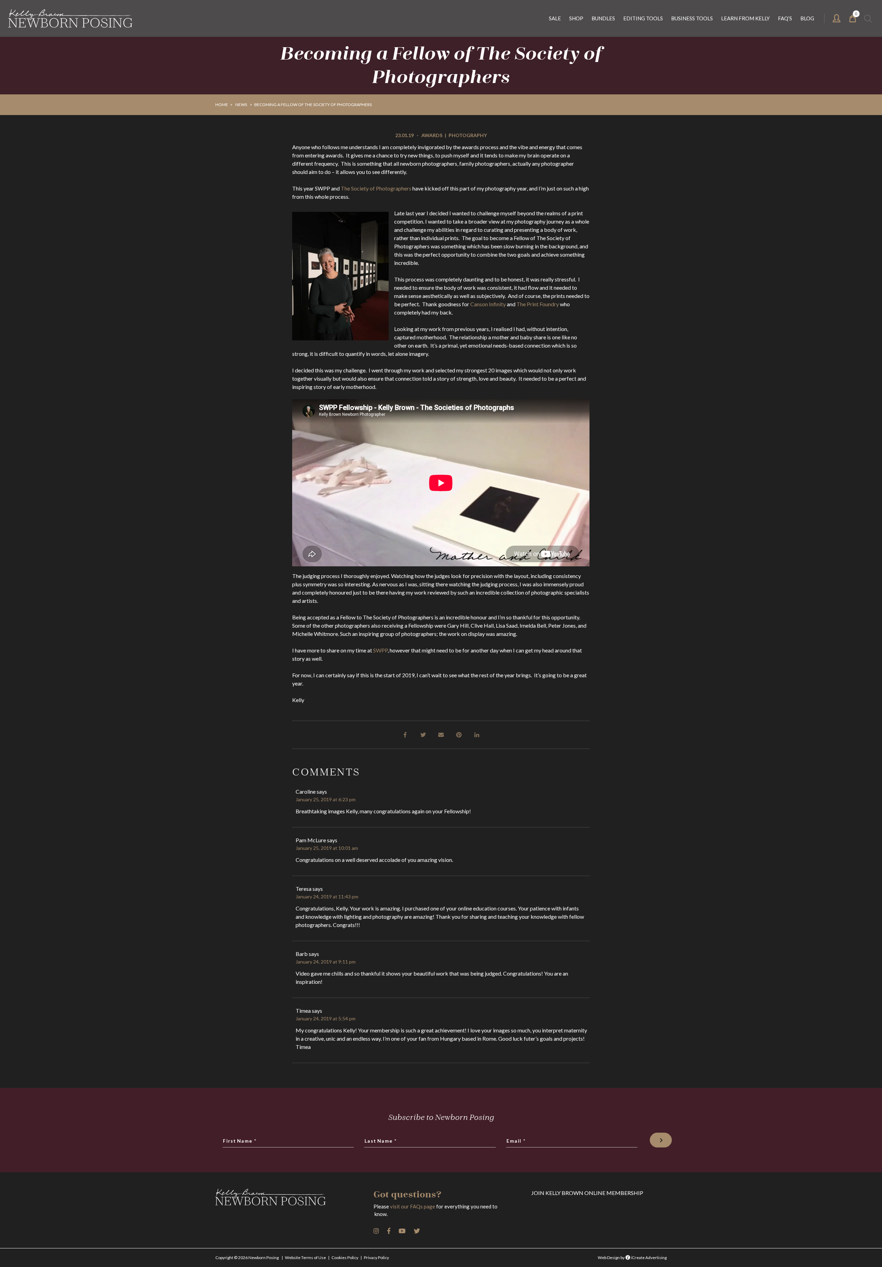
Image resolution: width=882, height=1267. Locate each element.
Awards (431, 135)
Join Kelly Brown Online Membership (587, 1192)
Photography (468, 135)
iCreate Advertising (648, 1257)
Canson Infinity (488, 304)
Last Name (381, 1141)
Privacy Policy (376, 1257)
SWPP (380, 650)
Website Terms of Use (305, 1257)
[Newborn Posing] (70, 18)
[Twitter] (423, 734)
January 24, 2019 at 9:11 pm (326, 962)
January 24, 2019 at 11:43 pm (327, 896)
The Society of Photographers (376, 188)
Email (516, 1141)
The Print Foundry (537, 304)
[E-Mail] (441, 734)
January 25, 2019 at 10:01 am (327, 848)
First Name (240, 1141)
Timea (303, 1010)
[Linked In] (476, 734)
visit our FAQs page (412, 1206)
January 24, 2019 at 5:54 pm (326, 1018)
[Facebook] (405, 734)
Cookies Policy (344, 1257)
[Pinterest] (458, 734)
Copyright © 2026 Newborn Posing (247, 1257)
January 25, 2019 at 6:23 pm (326, 799)
